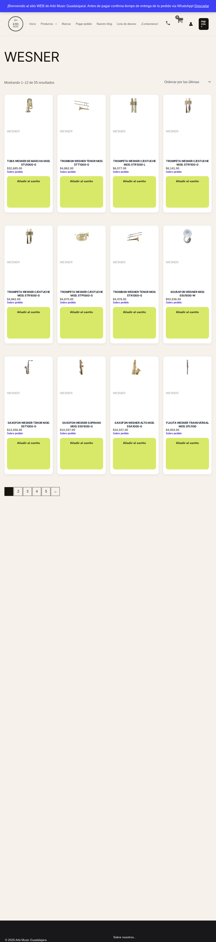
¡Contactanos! (149, 23)
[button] (55, 24)
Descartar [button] (201, 6)
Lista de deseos (126, 23)
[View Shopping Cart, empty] (180, 24)
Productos (47, 23)
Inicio (32, 23)
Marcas (66, 23)
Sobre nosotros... (124, 937)
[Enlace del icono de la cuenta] (191, 24)
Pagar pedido (84, 23)
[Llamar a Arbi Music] (168, 23)
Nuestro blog (104, 23)
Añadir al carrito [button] (28, 181)
